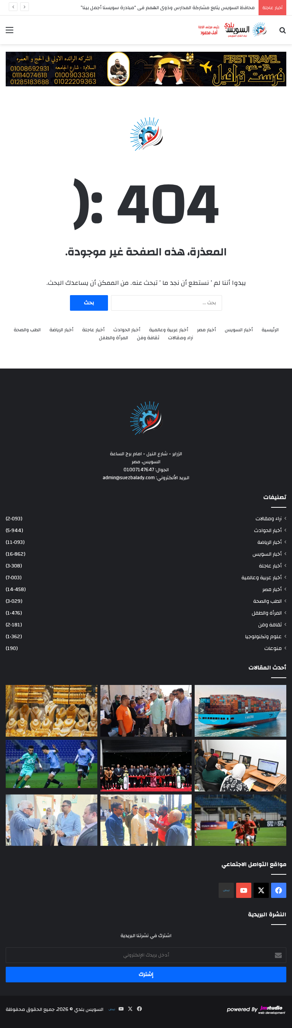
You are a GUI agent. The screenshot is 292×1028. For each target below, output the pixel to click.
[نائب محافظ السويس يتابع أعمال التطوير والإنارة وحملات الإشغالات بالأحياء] (51, 820)
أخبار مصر (206, 330)
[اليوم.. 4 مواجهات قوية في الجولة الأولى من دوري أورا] (51, 764)
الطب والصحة (27, 330)
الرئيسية (270, 330)
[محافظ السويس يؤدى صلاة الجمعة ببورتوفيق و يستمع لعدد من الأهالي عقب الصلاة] (146, 820)
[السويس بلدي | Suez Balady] (233, 30)
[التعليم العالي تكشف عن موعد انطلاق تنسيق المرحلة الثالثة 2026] (240, 765)
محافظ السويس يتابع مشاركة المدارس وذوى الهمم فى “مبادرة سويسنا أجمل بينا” (168, 7)
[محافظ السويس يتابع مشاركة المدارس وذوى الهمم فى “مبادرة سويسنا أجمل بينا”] (146, 711)
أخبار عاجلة (93, 330)
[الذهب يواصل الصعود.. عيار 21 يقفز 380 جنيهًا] (51, 711)
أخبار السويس (239, 330)
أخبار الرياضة (61, 330)
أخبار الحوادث (126, 330)
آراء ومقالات (180, 338)
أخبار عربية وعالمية (168, 330)
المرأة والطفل (113, 338)
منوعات (273, 648)
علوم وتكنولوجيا (263, 636)
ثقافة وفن (148, 338)
